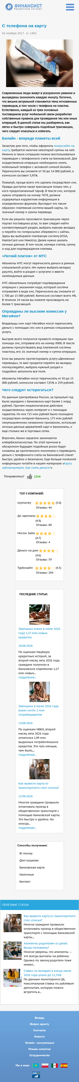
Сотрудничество (39, 1055)
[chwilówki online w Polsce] (45, 1065)
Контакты (39, 1030)
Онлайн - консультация (39, 1043)
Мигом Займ (26, 533)
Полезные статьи (15, 904)
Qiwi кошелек (29, 860)
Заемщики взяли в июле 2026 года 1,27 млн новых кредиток (39, 633)
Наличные (26, 874)
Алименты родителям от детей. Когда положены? (46, 945)
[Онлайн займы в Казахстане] (35, 1065)
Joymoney (24, 503)
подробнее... (27, 677)
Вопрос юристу (39, 1024)
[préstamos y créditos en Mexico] (54, 1065)
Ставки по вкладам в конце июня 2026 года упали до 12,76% (47, 973)
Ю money (25, 853)
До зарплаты (26, 516)
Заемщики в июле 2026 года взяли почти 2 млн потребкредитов (38, 710)
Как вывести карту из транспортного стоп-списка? (50, 918)
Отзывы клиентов (39, 1049)
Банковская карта (32, 867)
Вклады (39, 1018)
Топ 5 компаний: (31, 493)
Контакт (24, 881)
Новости (39, 1036)
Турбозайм (25, 568)
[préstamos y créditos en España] (64, 1065)
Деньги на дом (27, 550)
